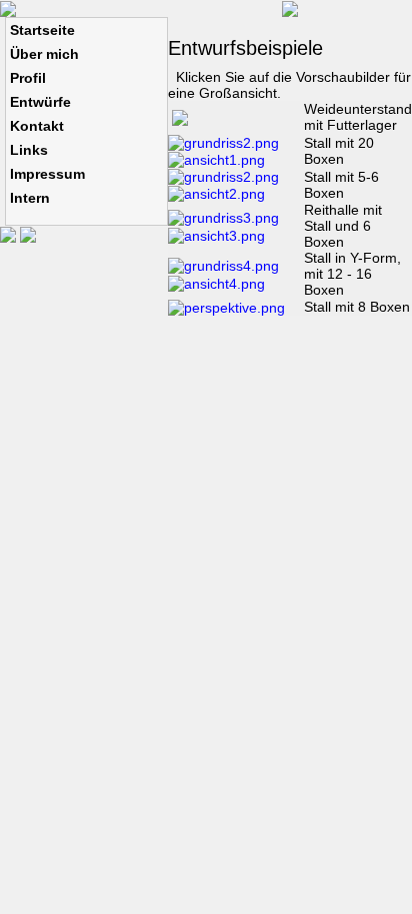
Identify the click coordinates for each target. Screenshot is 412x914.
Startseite (42, 30)
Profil (28, 78)
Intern (30, 198)
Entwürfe (40, 102)
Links (29, 150)
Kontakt (37, 126)
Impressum (47, 174)
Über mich (44, 54)
